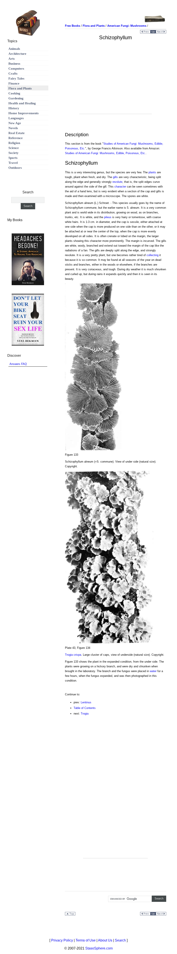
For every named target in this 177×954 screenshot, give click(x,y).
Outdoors (15, 167)
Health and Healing (22, 103)
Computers (16, 68)
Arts (11, 58)
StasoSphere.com (99, 948)
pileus (107, 217)
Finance (13, 83)
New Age (14, 123)
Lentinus (86, 702)
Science (13, 148)
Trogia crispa (73, 654)
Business (14, 63)
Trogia (84, 713)
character (120, 186)
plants (152, 172)
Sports (12, 158)
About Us (105, 940)
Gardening (16, 98)
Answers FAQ (18, 364)
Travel (13, 162)
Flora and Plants (20, 88)
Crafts (12, 73)
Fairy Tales (16, 78)
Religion (14, 143)
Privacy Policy (62, 940)
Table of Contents (85, 708)
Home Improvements (23, 113)
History (13, 108)
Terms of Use (86, 940)
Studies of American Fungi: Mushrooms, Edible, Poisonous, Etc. (105, 153)
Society (13, 153)
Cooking (14, 93)
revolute (117, 181)
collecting (152, 255)
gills (115, 177)
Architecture (17, 53)
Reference (15, 138)
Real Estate (16, 133)
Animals (14, 48)
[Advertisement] (115, 83)
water (153, 671)
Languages (16, 118)
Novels (13, 128)
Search (120, 940)
